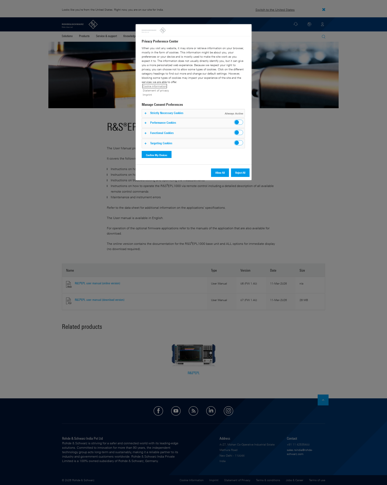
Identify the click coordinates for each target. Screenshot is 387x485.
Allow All (220, 172)
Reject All (240, 172)
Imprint (147, 94)
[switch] (238, 122)
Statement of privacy (156, 90)
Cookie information (154, 86)
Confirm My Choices (156, 155)
